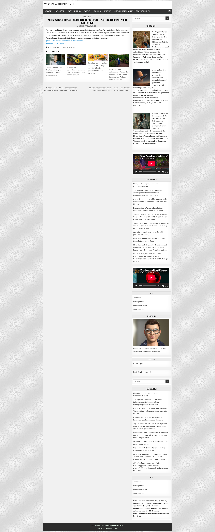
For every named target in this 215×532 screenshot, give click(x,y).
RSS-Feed (81, 26)
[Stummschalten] (163, 172)
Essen (65, 47)
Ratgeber (87, 11)
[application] (151, 164)
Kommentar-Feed (140, 305)
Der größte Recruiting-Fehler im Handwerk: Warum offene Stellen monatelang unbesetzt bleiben (150, 201)
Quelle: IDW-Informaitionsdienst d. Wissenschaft (64, 41)
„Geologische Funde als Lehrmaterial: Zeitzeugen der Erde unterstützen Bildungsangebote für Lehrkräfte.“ (147, 192)
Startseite (48, 11)
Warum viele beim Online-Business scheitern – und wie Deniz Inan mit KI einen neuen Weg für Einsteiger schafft (151, 225)
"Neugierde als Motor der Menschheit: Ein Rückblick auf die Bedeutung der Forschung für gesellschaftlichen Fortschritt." (160, 121)
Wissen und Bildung (74, 11)
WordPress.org (138, 309)
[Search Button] (169, 11)
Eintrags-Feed (138, 302)
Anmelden (137, 298)
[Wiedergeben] (136, 172)
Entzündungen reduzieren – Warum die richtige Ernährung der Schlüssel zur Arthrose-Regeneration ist (118, 74)
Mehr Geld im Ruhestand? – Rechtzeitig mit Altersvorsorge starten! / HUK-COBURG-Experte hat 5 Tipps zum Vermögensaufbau (150, 247)
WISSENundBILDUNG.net (59, 4)
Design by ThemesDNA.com (107, 529)
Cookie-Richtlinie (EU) (143, 11)
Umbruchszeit (59, 11)
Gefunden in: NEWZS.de (55, 43)
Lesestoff (107, 11)
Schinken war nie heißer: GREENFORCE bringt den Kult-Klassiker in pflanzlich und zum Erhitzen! (97, 68)
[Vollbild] (166, 172)
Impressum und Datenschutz (123, 11)
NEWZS (71, 47)
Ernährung (97, 11)
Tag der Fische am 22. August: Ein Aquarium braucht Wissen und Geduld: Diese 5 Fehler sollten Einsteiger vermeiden (150, 216)
